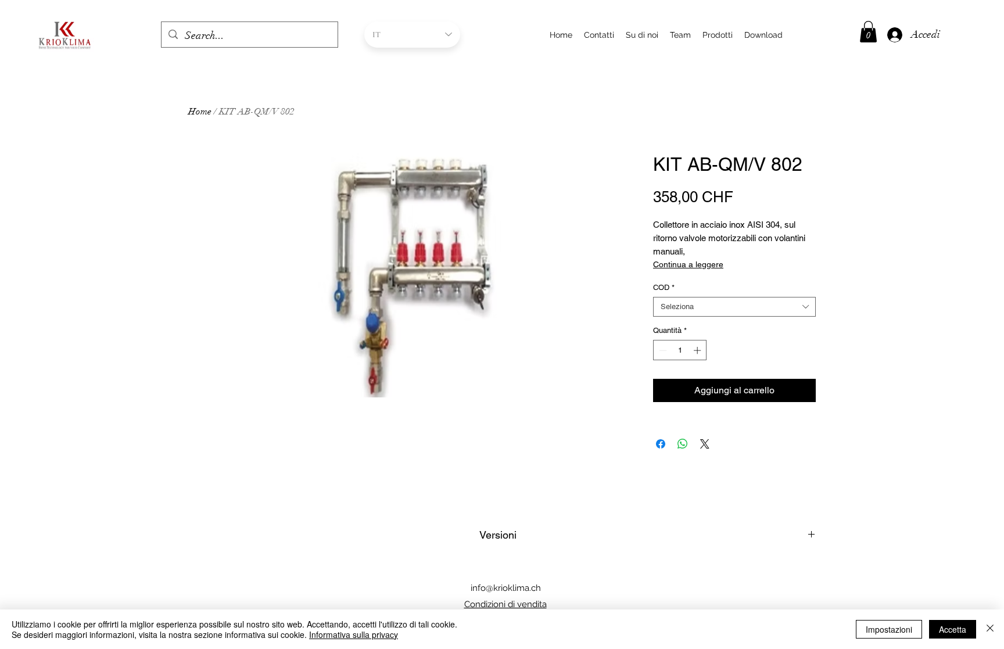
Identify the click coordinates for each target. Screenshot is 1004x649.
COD (664, 287)
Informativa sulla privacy (353, 634)
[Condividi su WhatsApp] (683, 444)
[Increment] (698, 350)
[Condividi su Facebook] (661, 444)
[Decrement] (662, 350)
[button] (868, 31)
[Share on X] (705, 444)
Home (199, 111)
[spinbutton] (680, 350)
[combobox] (734, 307)
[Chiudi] (990, 629)
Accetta (952, 629)
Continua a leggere (688, 264)
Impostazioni (889, 629)
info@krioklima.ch (506, 588)
